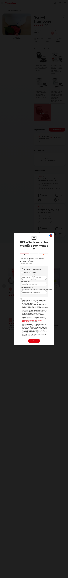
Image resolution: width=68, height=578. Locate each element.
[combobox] (27, 278)
